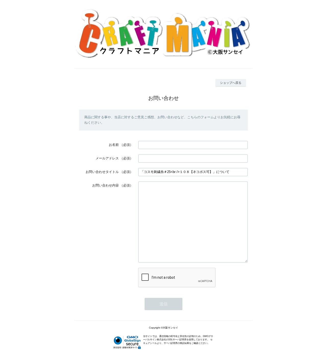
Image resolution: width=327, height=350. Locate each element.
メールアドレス (107, 158)
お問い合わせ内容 (105, 185)
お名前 (114, 145)
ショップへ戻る (230, 83)
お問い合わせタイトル (102, 172)
